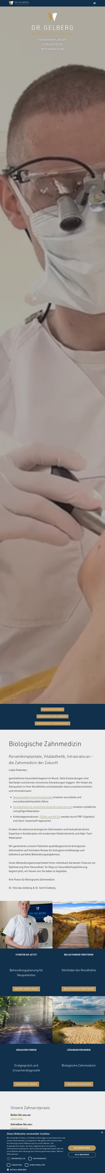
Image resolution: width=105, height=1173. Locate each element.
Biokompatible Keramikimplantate (33, 797)
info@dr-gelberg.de (19, 1128)
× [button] (102, 1133)
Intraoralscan (52, 49)
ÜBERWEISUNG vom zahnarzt (52, 716)
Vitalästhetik (52, 44)
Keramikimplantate (52, 39)
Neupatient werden (52, 709)
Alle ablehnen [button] (82, 1154)
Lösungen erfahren (79, 1084)
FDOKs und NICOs (50, 816)
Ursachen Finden (26, 1084)
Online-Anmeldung (26, 989)
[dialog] (52, 1151)
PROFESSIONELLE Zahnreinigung (52, 723)
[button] (94, 3)
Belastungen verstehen (79, 989)
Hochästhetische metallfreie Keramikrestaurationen (42, 806)
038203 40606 (17, 1118)
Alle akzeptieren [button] (82, 1148)
